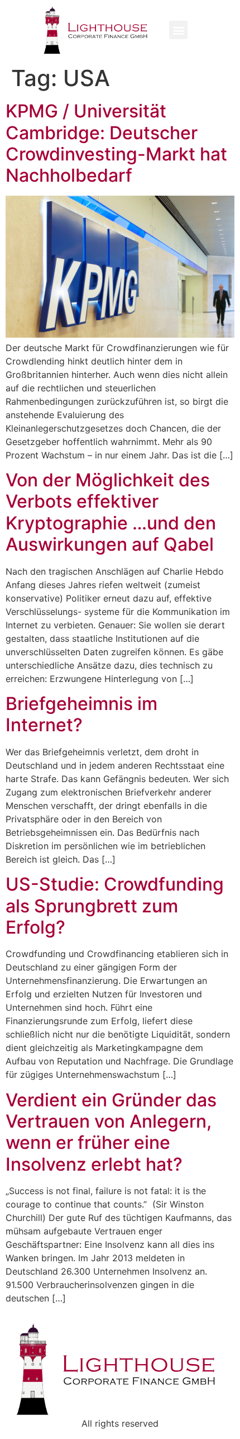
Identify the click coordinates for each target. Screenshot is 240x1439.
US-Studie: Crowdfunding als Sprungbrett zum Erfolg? (115, 905)
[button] (178, 30)
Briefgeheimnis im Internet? (81, 714)
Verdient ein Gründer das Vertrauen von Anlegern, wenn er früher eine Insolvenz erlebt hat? (111, 1132)
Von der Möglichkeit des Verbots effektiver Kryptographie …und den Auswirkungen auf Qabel (111, 512)
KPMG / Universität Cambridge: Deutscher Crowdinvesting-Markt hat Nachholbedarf (116, 143)
